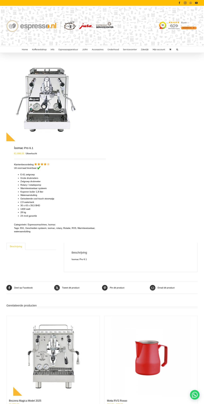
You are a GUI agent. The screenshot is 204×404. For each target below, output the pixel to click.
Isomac (51, 224)
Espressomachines (37, 224)
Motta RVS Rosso (117, 400)
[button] (177, 49)
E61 (22, 228)
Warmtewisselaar (86, 228)
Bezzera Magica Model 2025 (25, 400)
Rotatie (66, 228)
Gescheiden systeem (36, 228)
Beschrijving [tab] (16, 246)
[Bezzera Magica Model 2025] (53, 356)
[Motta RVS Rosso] (151, 356)
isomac (51, 228)
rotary (59, 228)
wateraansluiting (22, 231)
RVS (74, 228)
